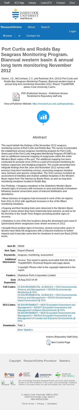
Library (32, 2)
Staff (7, 2)
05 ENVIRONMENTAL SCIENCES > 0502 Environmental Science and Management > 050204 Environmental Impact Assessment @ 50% (47, 298)
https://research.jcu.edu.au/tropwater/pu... (53, 103)
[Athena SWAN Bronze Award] (9, 374)
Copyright (15, 360)
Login (72, 31)
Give (72, 2)
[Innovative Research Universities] (24, 374)
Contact (60, 2)
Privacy (40, 403)
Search (45, 27)
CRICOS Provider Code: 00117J (40, 397)
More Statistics (25, 330)
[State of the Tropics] (65, 374)
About (31, 27)
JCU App (19, 2)
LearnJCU (46, 2)
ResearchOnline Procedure (40, 360)
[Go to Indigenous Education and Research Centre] (5, 383)
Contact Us (33, 35)
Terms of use (28, 403)
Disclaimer (52, 403)
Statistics (64, 360)
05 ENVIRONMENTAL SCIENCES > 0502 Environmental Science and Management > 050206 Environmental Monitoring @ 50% (47, 290)
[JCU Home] (25, 13)
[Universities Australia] (43, 374)
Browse (7, 35)
